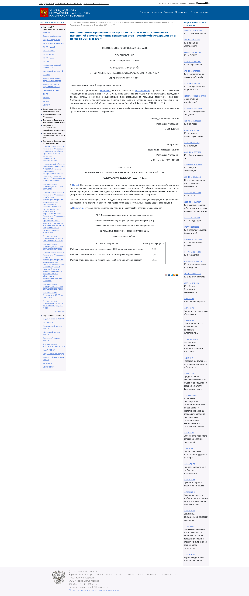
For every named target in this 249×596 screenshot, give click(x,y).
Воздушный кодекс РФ (53, 43)
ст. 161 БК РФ (189, 433)
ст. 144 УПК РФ (189, 464)
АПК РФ (46, 32)
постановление (142, 91)
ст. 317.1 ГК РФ (189, 308)
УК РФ (46, 101)
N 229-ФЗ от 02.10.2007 (193, 261)
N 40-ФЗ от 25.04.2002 (193, 52)
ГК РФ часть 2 (49, 51)
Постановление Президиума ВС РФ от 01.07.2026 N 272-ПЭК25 (53, 286)
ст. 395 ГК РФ (189, 321)
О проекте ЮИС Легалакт (68, 3)
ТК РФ (46, 94)
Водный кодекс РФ (51, 40)
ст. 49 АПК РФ (189, 526)
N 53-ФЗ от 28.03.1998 (192, 274)
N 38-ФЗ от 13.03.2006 (192, 121)
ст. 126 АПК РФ (189, 511)
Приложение (78, 208)
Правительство (200, 12)
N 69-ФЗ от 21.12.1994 (192, 40)
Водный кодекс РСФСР (53, 319)
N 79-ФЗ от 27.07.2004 (192, 71)
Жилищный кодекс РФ (53, 71)
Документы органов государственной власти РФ (54, 135)
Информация (46, 3)
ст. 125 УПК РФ (189, 480)
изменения (105, 91)
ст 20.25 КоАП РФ (191, 339)
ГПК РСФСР (48, 322)
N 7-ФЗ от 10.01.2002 (192, 130)
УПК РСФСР (48, 367)
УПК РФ (46, 105)
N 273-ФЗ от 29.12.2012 (192, 62)
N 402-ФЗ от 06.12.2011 (192, 152)
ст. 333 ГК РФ (189, 299)
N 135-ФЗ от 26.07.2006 (193, 165)
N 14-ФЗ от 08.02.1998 (192, 193)
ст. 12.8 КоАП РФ (190, 395)
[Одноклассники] (174, 274)
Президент (181, 12)
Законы (168, 12)
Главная (144, 12)
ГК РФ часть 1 (49, 47)
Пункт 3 (75, 185)
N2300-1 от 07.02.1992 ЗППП (195, 96)
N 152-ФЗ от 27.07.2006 (193, 239)
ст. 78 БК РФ (189, 374)
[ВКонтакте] (169, 274)
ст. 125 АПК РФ (189, 554)
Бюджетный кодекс (52, 36)
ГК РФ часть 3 (49, 54)
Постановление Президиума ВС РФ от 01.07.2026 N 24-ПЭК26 (53, 238)
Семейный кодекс (51, 90)
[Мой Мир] (177, 274)
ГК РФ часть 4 (49, 58)
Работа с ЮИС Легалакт (96, 3)
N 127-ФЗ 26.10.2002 (191, 227)
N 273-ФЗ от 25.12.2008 (193, 108)
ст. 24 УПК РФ (189, 492)
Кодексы (156, 12)
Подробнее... (59, 311)
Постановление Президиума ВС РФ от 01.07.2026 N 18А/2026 (53, 246)
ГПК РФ (46, 61)
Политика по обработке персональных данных (94, 590)
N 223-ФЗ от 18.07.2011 (192, 202)
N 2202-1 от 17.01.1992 (192, 218)
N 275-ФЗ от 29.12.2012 (192, 83)
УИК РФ (46, 98)
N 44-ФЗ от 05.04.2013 (192, 252)
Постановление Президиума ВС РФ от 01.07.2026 (53, 186)
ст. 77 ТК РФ (188, 448)
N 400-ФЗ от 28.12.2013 (193, 30)
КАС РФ (46, 75)
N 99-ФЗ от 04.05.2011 (192, 177)
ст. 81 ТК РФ (188, 358)
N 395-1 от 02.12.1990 (191, 283)
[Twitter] (171, 274)
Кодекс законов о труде (53, 354)
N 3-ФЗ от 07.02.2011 (191, 143)
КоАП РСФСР (49, 350)
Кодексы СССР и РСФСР (53, 316)
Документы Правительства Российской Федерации (54, 127)
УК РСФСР (47, 363)
